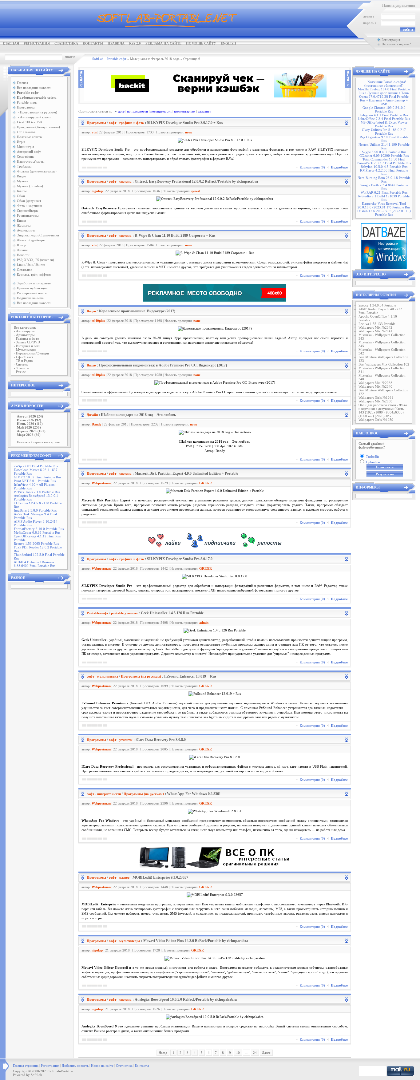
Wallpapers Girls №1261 (376, 397)
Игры (21, 142)
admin (203, 622)
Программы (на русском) (141, 676)
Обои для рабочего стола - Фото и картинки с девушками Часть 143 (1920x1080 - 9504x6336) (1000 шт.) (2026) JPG (383, 410)
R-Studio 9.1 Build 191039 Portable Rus (384, 198)
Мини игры (25, 146)
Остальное (24, 269)
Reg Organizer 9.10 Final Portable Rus (384, 139)
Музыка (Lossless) (30, 186)
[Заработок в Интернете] (215, 548)
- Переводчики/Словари (31, 353)
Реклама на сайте (163, 43)
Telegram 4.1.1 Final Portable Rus (384, 115)
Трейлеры (24, 166)
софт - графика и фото (126, 123)
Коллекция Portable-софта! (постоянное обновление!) (385, 83)
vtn (94, 132)
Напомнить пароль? (396, 44)
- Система (21, 364)
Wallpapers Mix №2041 (375, 331)
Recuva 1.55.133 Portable (377, 324)
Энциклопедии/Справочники (38, 235)
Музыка (22, 181)
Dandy (96, 424)
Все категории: (25, 327)
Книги (21, 220)
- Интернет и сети (27, 346)
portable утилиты (124, 613)
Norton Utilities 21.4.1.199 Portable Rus (384, 146)
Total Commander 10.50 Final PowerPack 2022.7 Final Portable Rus (384, 161)
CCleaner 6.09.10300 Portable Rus (384, 155)
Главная (11, 43)
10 (238, 1052)
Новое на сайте (102, 1065)
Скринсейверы (27, 210)
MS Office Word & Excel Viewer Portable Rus (384, 124)
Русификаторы (27, 215)
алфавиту (204, 111)
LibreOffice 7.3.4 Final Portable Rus (384, 119)
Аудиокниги (26, 230)
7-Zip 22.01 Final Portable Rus (36, 466)
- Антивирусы (24, 331)
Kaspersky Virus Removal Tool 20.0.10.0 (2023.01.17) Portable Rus (384, 205)
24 (255, 1052)
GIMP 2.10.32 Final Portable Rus (37, 477)
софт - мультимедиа (102, 676)
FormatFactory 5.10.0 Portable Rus (39, 529)
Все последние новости (34, 87)
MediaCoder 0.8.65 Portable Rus (37, 532)
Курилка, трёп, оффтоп (34, 274)
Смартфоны (25, 156)
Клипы (21, 191)
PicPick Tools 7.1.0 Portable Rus (37, 492)
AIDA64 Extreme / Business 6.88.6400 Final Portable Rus (34, 564)
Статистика (66, 43)
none (188, 132)
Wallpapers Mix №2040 (375, 386)
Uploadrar (373, 462)
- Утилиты (21, 368)
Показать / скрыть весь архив (38, 442)
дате (121, 111)
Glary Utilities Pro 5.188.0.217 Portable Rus (384, 131)
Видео (21, 176)
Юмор (21, 245)
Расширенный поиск (32, 293)
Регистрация (37, 43)
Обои (21, 196)
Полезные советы (29, 137)
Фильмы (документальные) (37, 171)
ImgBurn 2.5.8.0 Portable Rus (35, 510)
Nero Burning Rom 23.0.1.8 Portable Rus (384, 179)
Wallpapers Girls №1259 (376, 419)
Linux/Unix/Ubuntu (31, 265)
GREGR (205, 483)
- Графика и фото (26, 338)
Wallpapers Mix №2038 (375, 383)
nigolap (97, 191)
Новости (23, 255)
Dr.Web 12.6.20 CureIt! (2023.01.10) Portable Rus (384, 212)
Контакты (93, 43)
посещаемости (161, 111)
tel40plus (98, 320)
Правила (116, 43)
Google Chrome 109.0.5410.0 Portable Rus (384, 109)
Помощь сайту (201, 43)
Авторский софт (29, 151)
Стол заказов (26, 132)
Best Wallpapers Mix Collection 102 (384, 364)
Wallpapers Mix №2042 (375, 327)
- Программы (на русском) (37, 112)
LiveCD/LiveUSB (29, 122)
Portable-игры (27, 102)
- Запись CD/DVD (27, 342)
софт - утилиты (121, 740)
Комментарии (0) (312, 167)
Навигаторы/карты (30, 161)
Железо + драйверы (31, 240)
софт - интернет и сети (104, 794)
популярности (137, 111)
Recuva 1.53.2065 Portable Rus (36, 543)
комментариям (184, 111)
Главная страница (25, 1065)
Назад (163, 1052)
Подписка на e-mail (31, 298)
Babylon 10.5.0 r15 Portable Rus (384, 166)
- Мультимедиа (25, 349)
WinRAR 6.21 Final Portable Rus (384, 192)
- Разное (20, 372)
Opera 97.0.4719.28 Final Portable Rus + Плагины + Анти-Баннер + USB (384, 100)
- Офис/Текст (23, 357)
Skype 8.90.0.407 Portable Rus (384, 152)
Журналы (23, 225)
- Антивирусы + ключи (34, 117)
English (228, 43)
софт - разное (119, 877)
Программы (25, 107)
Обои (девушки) (29, 201)
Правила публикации (32, 288)
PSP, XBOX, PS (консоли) (35, 260)
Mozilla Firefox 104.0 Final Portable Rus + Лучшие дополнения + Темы (384, 91)
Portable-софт (97, 613)
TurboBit (372, 456)
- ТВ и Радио (23, 360)
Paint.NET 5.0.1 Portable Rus (35, 481)
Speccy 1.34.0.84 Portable (377, 305)
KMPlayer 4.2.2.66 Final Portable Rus (384, 172)
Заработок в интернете (34, 283)
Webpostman (101, 483)
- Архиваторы (24, 335)
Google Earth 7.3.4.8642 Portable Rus (384, 187)
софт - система (120, 181)
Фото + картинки (29, 206)
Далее (266, 1052)
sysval (195, 191)
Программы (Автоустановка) (38, 127)
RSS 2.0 (135, 43)
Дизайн (22, 250)
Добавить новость (75, 1065)
